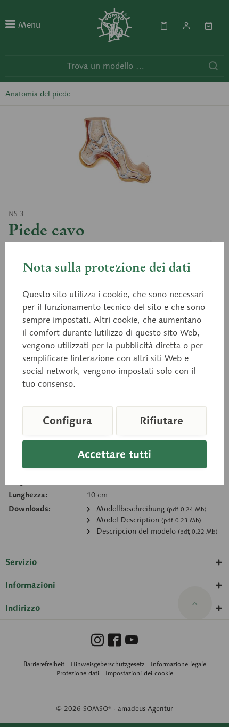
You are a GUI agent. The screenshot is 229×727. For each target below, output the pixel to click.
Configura (67, 421)
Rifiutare (161, 421)
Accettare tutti (114, 454)
